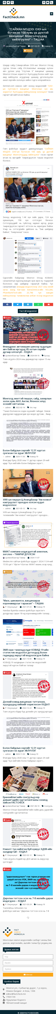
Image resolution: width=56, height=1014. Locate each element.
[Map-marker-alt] (43, 2)
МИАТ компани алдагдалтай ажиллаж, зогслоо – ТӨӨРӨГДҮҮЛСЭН (25, 553)
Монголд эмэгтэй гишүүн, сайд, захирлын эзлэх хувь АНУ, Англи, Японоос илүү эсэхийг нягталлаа (27, 401)
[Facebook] (4, 2)
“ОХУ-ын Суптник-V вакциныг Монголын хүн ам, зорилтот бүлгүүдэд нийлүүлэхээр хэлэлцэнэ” (28, 89)
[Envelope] (47, 2)
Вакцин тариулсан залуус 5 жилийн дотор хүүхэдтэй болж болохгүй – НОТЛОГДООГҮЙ (27, 950)
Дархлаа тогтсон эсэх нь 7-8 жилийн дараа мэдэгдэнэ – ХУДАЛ (28, 900)
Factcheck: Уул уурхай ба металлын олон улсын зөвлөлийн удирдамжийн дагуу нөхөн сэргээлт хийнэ (26, 1002)
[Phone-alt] (51, 2)
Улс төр (33, 407)
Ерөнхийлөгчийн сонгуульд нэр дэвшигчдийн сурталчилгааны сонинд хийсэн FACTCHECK (25, 800)
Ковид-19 (48, 46)
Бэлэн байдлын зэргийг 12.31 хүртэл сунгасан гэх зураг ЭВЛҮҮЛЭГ (24, 452)
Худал (8, 317)
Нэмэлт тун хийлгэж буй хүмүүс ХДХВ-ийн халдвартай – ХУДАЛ (27, 850)
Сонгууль (48, 806)
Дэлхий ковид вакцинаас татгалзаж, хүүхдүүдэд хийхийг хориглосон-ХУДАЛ (26, 703)
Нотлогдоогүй (11, 918)
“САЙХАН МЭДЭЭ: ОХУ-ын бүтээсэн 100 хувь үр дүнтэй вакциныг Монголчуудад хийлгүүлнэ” (28, 151)
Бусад (47, 355)
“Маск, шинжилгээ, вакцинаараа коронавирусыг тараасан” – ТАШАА (23, 602)
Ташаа (29, 50)
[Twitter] (8, 2)
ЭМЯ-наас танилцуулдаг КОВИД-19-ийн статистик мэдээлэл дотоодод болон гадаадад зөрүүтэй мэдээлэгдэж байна (26, 652)
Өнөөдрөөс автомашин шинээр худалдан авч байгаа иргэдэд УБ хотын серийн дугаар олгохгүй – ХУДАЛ (27, 349)
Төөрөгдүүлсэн (11, 522)
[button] (51, 13)
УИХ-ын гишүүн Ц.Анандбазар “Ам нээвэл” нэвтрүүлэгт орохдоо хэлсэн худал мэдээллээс (27, 502)
